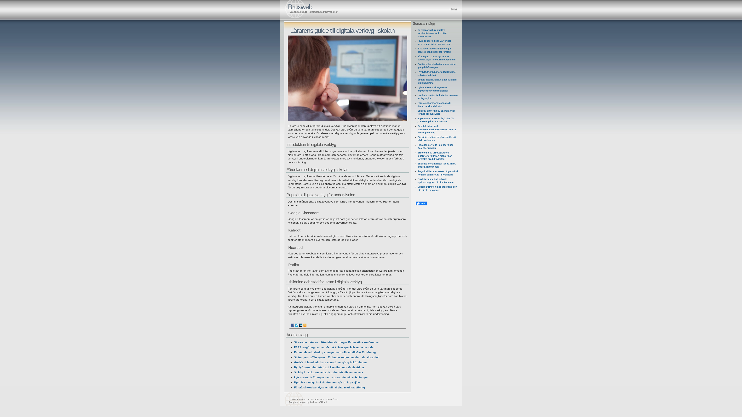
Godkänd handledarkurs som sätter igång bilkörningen (330, 362)
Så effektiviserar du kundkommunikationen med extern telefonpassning (437, 129)
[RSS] (304, 325)
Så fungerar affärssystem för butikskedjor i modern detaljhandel (336, 357)
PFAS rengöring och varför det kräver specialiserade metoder (334, 347)
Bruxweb (300, 7)
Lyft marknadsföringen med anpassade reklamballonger (331, 377)
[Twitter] (296, 325)
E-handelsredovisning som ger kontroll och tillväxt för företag (335, 352)
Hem (453, 9)
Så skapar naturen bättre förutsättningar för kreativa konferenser (337, 342)
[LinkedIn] (300, 325)
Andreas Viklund (318, 402)
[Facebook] (292, 325)
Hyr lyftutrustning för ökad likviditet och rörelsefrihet (329, 367)
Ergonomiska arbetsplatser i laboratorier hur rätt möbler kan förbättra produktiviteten (435, 155)
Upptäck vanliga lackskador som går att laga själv (327, 382)
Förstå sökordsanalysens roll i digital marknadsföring (329, 387)
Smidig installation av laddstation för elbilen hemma (328, 372)
